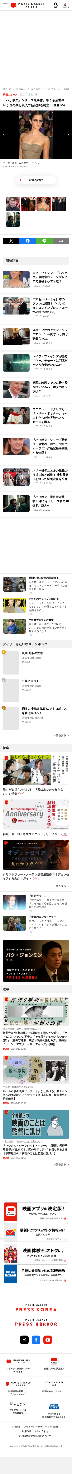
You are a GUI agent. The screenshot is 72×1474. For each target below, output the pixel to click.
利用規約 (54, 1426)
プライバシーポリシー (35, 1426)
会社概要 (16, 1426)
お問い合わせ (41, 1431)
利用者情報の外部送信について (35, 1436)
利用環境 (26, 1431)
